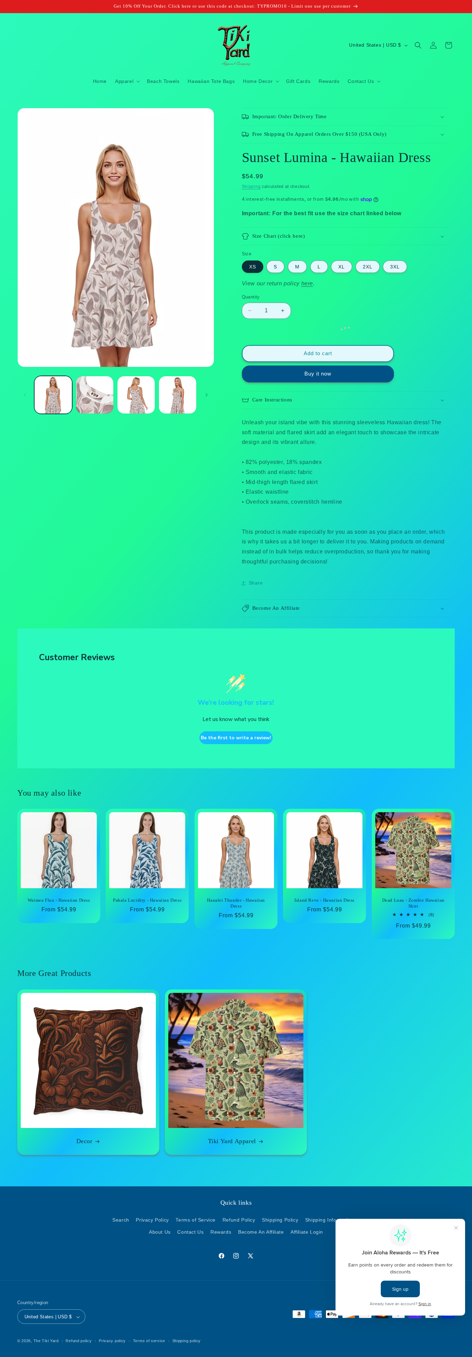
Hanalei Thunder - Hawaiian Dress (236, 903)
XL (341, 266)
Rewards (220, 1232)
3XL (395, 266)
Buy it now (317, 374)
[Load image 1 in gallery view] (53, 395)
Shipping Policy (280, 1220)
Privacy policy (112, 1341)
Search (120, 1220)
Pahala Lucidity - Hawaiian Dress (147, 900)
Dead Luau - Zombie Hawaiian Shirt (413, 903)
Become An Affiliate (261, 1232)
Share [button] (256, 583)
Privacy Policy (152, 1220)
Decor (84, 1141)
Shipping (251, 186)
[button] (127, 81)
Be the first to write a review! (236, 737)
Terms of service (149, 1341)
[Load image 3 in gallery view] (136, 395)
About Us (160, 1232)
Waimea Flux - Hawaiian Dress (59, 900)
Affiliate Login (307, 1232)
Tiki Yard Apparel (232, 1141)
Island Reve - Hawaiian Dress (324, 900)
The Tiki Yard (46, 1341)
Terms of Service (196, 1220)
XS (252, 266)
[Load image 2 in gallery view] (95, 395)
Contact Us (190, 1232)
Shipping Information (330, 1220)
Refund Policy (239, 1220)
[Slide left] (24, 394)
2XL (367, 266)
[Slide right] (206, 394)
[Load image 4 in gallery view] (178, 395)
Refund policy (79, 1341)
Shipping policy (186, 1341)
